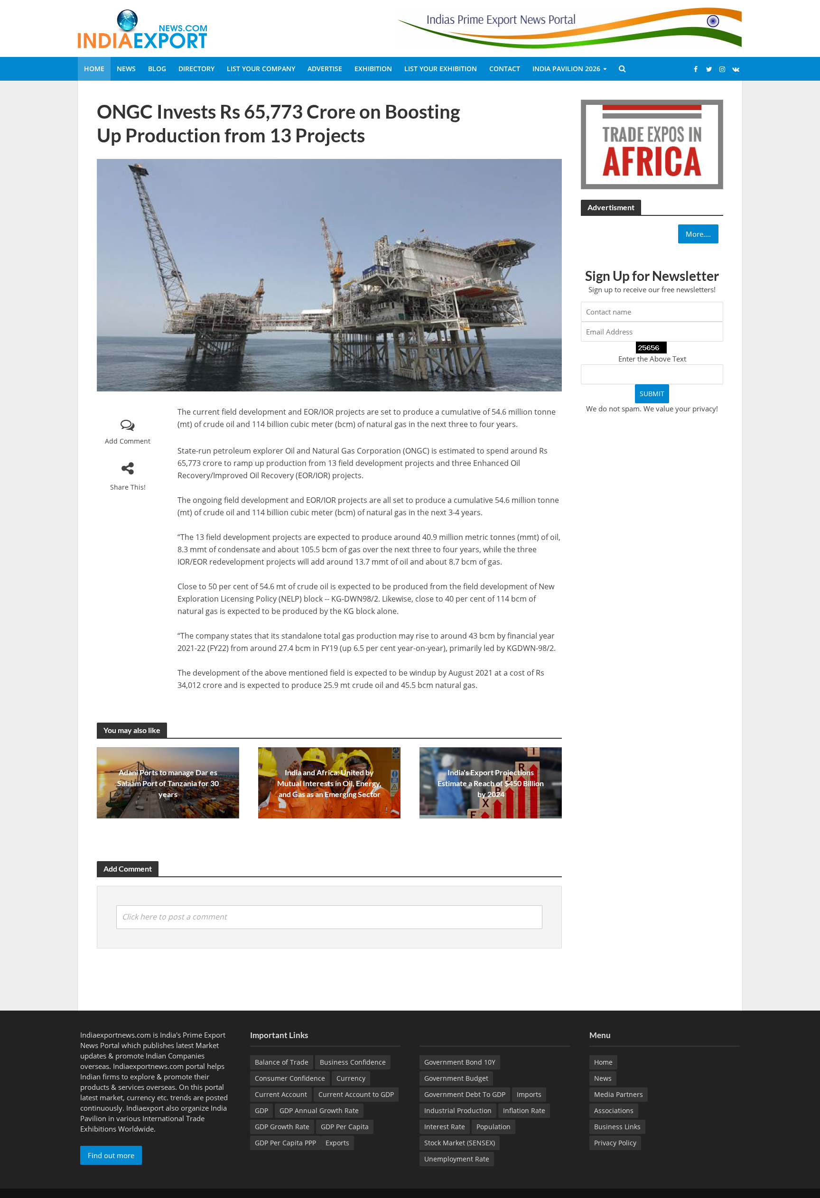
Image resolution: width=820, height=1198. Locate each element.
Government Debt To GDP (464, 1094)
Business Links (617, 1126)
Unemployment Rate (456, 1158)
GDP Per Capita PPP (285, 1142)
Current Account (281, 1094)
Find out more (111, 1155)
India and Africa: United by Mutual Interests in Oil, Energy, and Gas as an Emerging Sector (329, 783)
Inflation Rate (524, 1110)
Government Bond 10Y (459, 1062)
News (126, 68)
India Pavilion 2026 (566, 68)
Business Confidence (353, 1062)
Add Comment (127, 441)
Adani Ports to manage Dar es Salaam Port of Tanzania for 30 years (168, 783)
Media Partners (618, 1094)
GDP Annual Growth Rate (319, 1110)
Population (493, 1126)
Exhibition (373, 68)
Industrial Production (458, 1110)
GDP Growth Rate (282, 1126)
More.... (698, 234)
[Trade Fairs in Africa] (652, 143)
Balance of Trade (281, 1062)
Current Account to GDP (356, 1094)
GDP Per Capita (345, 1126)
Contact (504, 68)
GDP (261, 1110)
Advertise (325, 68)
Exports (337, 1142)
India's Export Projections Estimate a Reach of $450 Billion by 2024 (491, 783)
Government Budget (456, 1078)
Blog (157, 68)
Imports (529, 1094)
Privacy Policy (615, 1142)
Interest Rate (444, 1126)
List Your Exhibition (440, 68)
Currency (350, 1078)
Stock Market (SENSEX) (459, 1142)
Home (94, 68)
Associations (614, 1110)
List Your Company (261, 68)
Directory (196, 68)
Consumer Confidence (290, 1078)
